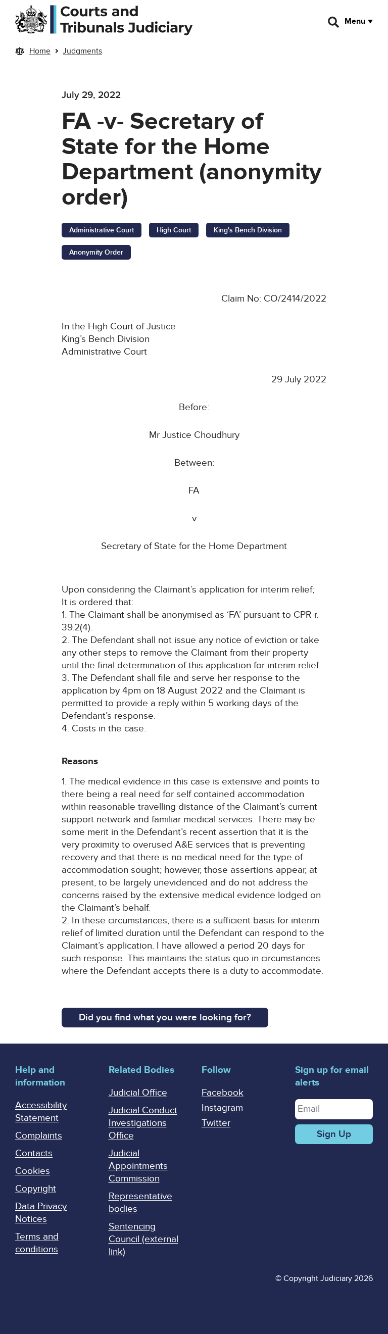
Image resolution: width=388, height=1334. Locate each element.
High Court (174, 230)
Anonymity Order (96, 252)
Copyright (35, 1189)
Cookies (32, 1171)
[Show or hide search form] (334, 22)
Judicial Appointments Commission (138, 1166)
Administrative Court (101, 230)
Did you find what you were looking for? (165, 1017)
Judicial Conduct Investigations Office (143, 1123)
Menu (355, 21)
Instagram (222, 1108)
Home (40, 51)
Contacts (34, 1153)
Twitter (216, 1123)
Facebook (223, 1093)
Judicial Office (138, 1093)
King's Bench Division (248, 230)
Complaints (38, 1136)
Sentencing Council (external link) (143, 1239)
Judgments (82, 51)
